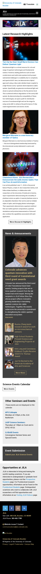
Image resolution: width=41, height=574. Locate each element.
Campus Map (29, 544)
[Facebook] (11, 508)
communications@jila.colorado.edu (15, 527)
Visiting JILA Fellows (24, 495)
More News (20, 373)
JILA (5, 11)
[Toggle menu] (37, 13)
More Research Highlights (20, 222)
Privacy (5, 544)
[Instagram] (18, 508)
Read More (9, 317)
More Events (9, 389)
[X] (5, 508)
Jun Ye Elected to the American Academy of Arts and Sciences (24, 363)
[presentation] (20, 48)
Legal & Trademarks (16, 544)
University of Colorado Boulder (14, 539)
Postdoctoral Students (11, 487)
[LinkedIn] (24, 508)
